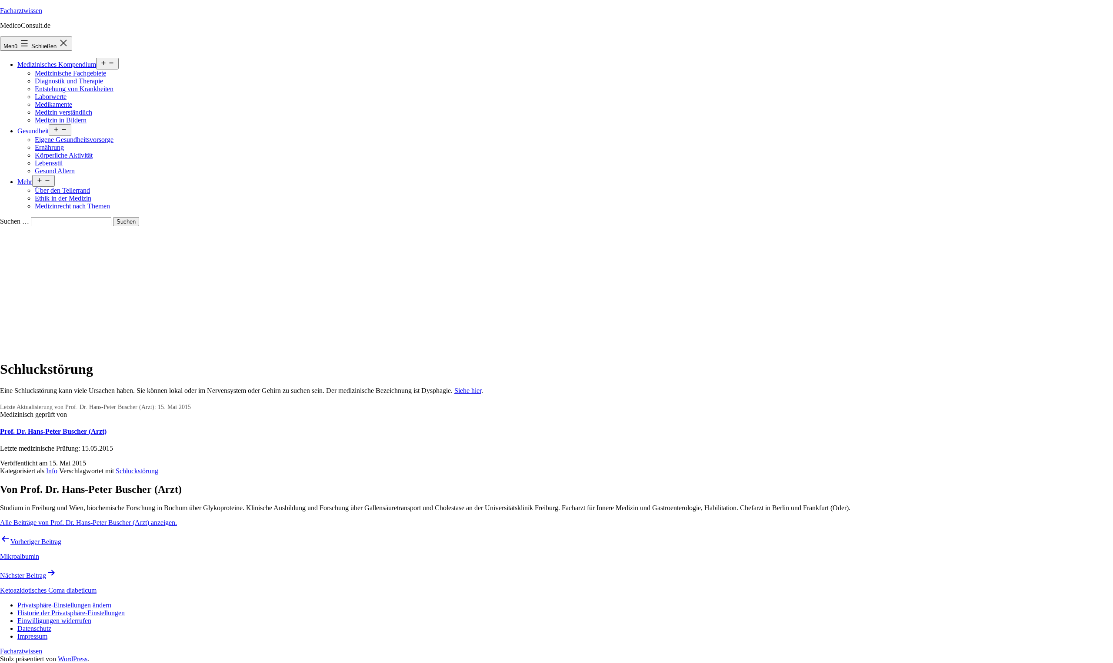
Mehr (24, 181)
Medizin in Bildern (61, 120)
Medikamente (53, 104)
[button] (64, 605)
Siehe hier (467, 390)
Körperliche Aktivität (64, 155)
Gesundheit (33, 131)
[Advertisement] (556, 291)
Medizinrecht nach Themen (72, 206)
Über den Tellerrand (62, 190)
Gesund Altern (55, 171)
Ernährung (49, 147)
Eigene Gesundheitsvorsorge (74, 139)
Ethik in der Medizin (63, 198)
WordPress (72, 659)
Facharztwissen (21, 10)
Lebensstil (49, 163)
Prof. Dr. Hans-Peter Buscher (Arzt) (53, 431)
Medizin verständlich (63, 112)
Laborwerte (51, 96)
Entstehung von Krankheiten (74, 88)
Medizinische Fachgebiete (70, 73)
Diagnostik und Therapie (69, 81)
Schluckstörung (137, 471)
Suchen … (14, 221)
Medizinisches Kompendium (56, 64)
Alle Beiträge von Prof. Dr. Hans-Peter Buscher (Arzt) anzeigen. (88, 522)
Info (51, 471)
